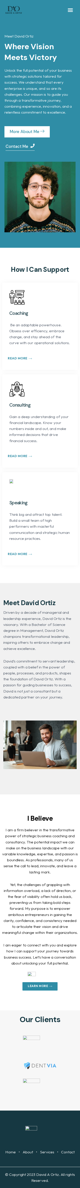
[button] (70, 10)
